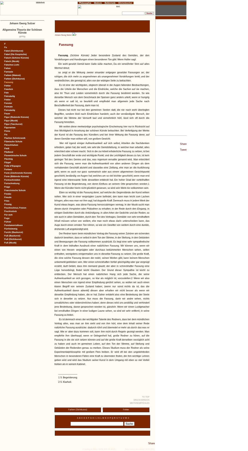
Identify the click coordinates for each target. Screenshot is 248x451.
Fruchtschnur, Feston (15, 208)
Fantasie (8, 72)
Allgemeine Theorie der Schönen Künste (22, 31)
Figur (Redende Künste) (16, 117)
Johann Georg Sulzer (63, 35)
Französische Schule (15, 190)
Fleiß (6, 148)
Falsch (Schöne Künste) (16, 58)
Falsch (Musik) (11, 61)
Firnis (7, 131)
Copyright (21, 17)
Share (183, 143)
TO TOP (145, 397)
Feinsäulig (9, 96)
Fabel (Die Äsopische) (15, 54)
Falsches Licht (11, 65)
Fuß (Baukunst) (12, 236)
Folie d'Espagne (12, 166)
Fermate (8, 106)
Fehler (126, 409)
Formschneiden (12, 180)
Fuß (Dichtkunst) (13, 239)
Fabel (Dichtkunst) (13, 51)
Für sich (8, 215)
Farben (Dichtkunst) (77, 409)
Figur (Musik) (11, 120)
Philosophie (85, 3)
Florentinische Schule (15, 155)
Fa (5, 47)
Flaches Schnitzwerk (14, 138)
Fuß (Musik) (10, 242)
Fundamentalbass (13, 225)
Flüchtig (8, 159)
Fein (6, 92)
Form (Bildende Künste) (16, 176)
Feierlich (8, 89)
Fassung (8, 82)
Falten (7, 68)
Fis (5, 134)
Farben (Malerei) (12, 75)
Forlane (8, 169)
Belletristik (110, 3)
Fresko (7, 194)
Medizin (98, 3)
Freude (7, 197)
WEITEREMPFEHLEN (139, 403)
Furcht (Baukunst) (13, 232)
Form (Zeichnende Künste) (18, 173)
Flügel (7, 162)
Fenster (8, 103)
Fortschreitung (12, 183)
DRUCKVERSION (141, 400)
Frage (7, 187)
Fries (6, 201)
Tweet (183, 149)
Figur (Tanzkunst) (13, 124)
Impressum (11, 17)
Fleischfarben (11, 145)
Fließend (8, 152)
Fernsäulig (9, 110)
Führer (7, 222)
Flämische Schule (13, 141)
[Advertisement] (171, 77)
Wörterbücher (125, 3)
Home (3, 17)
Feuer (7, 113)
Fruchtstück (10, 211)
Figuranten (10, 127)
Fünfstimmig (10, 229)
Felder (7, 99)
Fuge (6, 218)
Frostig (8, 204)
